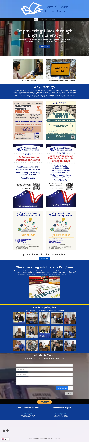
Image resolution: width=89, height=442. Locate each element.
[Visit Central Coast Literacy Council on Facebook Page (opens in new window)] (4, 430)
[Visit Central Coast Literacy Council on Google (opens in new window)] (7, 430)
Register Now (44, 258)
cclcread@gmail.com (28, 413)
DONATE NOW (44, 46)
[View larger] (19, 318)
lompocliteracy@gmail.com (61, 413)
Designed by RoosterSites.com (55, 438)
